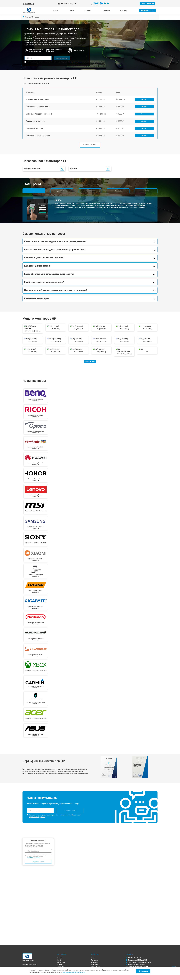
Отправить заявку (62, 58)
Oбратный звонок (147, 10)
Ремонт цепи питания (35, 121)
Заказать (144, 99)
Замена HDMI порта (34, 128)
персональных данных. (75, 62)
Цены (72, 10)
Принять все (143, 971)
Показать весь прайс (90, 145)
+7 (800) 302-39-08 (100, 3)
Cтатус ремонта (147, 3)
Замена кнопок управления (38, 135)
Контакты (123, 10)
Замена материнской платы (38, 106)
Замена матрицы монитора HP (39, 114)
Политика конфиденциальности (74, 972)
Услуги (55, 10)
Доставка (106, 10)
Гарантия (87, 10)
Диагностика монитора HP (37, 99)
